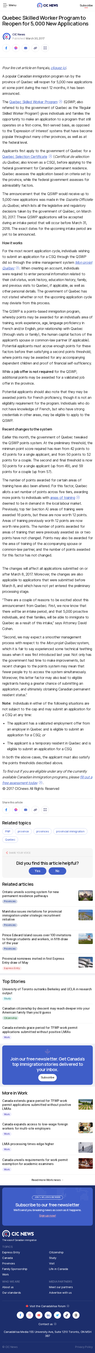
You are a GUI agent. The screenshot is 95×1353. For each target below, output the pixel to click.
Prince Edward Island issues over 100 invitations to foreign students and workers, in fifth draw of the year (36, 939)
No (57, 871)
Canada (7, 1258)
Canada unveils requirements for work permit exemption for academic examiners (35, 1162)
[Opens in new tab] (20, 1315)
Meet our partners (61, 1287)
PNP (7, 831)
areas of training (62, 497)
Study (7, 998)
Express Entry (12, 968)
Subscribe (86, 5)
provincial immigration (70, 831)
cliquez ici (58, 68)
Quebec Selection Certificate (24, 156)
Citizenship (10, 1018)
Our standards (11, 1292)
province (23, 831)
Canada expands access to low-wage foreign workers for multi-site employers (35, 1126)
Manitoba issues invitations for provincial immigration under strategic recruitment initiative (32, 915)
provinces (42, 831)
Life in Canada (58, 1269)
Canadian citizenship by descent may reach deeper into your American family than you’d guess (46, 1010)
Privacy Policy (84, 1347)
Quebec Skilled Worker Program (33, 102)
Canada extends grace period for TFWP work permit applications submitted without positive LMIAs (40, 1029)
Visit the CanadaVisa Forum (48, 1306)
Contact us (46, 1324)
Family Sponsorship (14, 1269)
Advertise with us (60, 1292)
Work (7, 1037)
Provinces (10, 901)
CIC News (18, 34)
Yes (37, 871)
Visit (52, 1263)
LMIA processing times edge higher (28, 1144)
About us (8, 1287)
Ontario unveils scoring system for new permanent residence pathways (30, 894)
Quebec (10, 839)
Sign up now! (47, 1215)
